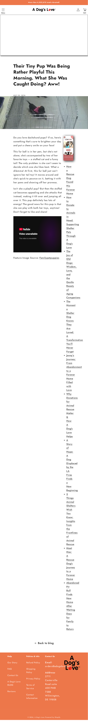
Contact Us (12, 675)
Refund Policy (33, 662)
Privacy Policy (33, 678)
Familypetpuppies (49, 258)
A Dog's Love (40, 717)
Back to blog (46, 643)
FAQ (9, 668)
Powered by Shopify (52, 717)
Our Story (12, 662)
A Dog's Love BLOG (13, 683)
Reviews (11, 691)
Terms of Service (30, 686)
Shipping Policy (30, 670)
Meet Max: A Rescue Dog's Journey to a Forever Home (70, 563)
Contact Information (32, 696)
